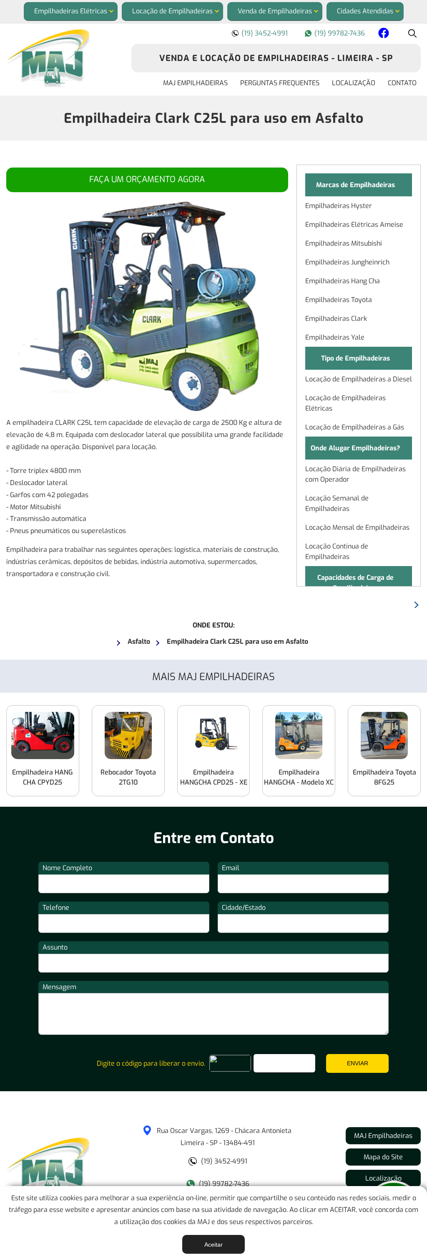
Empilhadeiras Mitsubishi (343, 243)
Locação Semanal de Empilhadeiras (337, 503)
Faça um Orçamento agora (147, 179)
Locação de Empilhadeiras (172, 11)
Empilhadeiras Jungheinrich (347, 262)
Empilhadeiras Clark (336, 318)
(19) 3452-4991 (264, 33)
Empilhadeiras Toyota (338, 299)
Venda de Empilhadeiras (275, 11)
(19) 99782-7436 (339, 33)
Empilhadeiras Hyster (338, 205)
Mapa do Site (383, 1157)
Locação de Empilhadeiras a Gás (354, 427)
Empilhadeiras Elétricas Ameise (354, 224)
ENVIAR (357, 1063)
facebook (382, 34)
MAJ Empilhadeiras (195, 83)
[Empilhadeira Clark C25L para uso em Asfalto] (62, 58)
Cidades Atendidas (365, 11)
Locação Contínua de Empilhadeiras (336, 551)
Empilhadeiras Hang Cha (342, 281)
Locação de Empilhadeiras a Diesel (358, 379)
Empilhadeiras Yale (334, 337)
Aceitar (213, 1244)
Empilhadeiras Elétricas (70, 11)
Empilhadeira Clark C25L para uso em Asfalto (214, 118)
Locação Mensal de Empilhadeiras (357, 527)
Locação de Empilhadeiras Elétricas (345, 403)
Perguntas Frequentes (279, 83)
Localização (353, 83)
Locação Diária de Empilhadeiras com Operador (355, 474)
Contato (402, 83)
